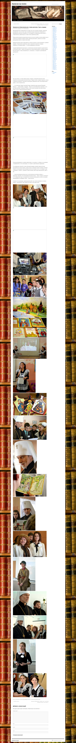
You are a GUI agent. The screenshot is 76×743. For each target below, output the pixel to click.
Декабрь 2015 (55, 30)
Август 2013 (54, 48)
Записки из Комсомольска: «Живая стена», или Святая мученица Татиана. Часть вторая (40, 24)
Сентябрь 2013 (55, 47)
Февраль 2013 (55, 54)
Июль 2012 (54, 60)
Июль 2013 (54, 49)
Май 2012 (54, 62)
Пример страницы (20, 20)
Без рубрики (25, 699)
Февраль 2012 (55, 65)
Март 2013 (54, 53)
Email (14, 727)
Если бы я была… (16, 23)
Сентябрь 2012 (55, 59)
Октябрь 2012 (55, 58)
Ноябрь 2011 (54, 68)
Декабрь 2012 (55, 56)
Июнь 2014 (54, 40)
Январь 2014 (54, 44)
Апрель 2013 (54, 52)
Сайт (14, 730)
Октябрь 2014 (55, 38)
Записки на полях (19, 4)
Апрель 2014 (54, 42)
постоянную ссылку (37, 699)
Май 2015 (54, 33)
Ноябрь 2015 (54, 31)
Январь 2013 (54, 55)
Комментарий (15, 710)
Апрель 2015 (54, 34)
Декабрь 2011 (55, 67)
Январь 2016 (54, 29)
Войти (54, 73)
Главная (14, 20)
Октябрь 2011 (55, 69)
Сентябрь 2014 (55, 39)
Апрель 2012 (54, 63)
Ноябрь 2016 (54, 27)
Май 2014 (54, 41)
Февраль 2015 (55, 36)
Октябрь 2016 (55, 28)
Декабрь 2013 (55, 45)
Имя (14, 723)
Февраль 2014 (55, 43)
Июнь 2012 (54, 61)
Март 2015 (54, 35)
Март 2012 (54, 64)
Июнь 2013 (54, 50)
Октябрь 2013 (55, 46)
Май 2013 (54, 51)
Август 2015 (54, 32)
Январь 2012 (54, 66)
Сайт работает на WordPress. (57, 740)
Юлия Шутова (26, 28)
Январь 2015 (54, 37)
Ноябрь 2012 (54, 57)
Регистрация (54, 72)
